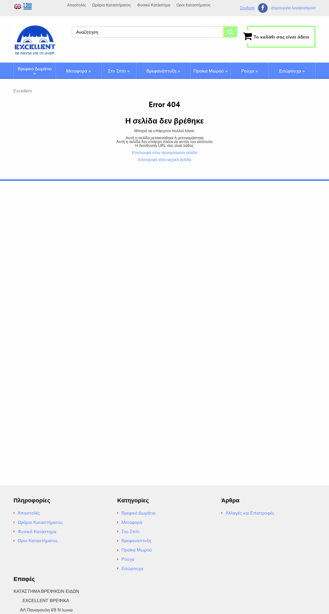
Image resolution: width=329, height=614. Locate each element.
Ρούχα (249, 70)
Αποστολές (76, 5)
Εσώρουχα (292, 70)
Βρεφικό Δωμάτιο (35, 71)
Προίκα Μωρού (210, 70)
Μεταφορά (78, 70)
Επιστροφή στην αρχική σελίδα (164, 160)
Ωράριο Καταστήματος (111, 5)
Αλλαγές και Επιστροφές (250, 513)
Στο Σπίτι (119, 70)
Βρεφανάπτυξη (163, 70)
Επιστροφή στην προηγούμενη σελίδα (164, 152)
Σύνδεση (247, 8)
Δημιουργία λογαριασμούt (293, 8)
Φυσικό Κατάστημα (153, 5)
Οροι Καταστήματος (193, 5)
